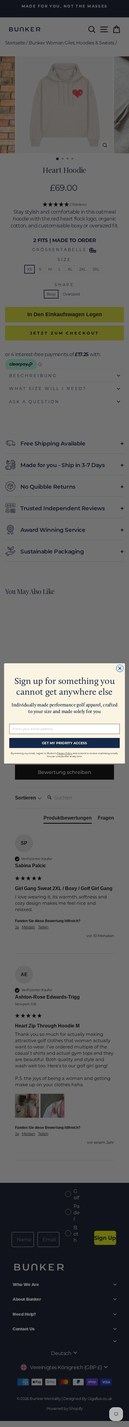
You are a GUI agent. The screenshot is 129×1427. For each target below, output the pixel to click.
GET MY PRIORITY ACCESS (64, 743)
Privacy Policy (64, 753)
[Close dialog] (120, 668)
